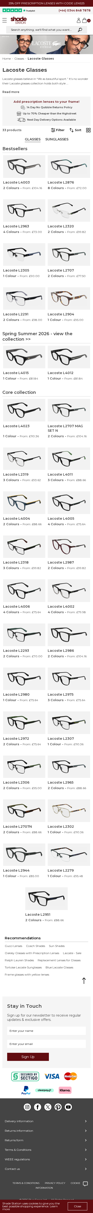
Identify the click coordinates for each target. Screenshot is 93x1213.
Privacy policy (55, 1183)
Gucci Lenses (13, 946)
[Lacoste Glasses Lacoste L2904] (69, 298)
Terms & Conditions (18, 1149)
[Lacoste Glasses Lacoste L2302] (69, 810)
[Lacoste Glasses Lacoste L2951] (46, 898)
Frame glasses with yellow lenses (27, 974)
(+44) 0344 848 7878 (75, 10)
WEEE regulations (17, 1159)
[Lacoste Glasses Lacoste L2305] (24, 254)
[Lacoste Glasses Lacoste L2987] (69, 546)
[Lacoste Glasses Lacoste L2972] (24, 722)
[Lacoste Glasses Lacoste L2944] (24, 854)
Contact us (12, 1169)
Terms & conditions (26, 1183)
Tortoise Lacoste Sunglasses (23, 967)
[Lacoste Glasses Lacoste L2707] (69, 254)
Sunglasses (56, 139)
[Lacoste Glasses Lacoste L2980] (24, 679)
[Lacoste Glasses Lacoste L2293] (24, 634)
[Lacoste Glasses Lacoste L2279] (69, 854)
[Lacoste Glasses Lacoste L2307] (69, 722)
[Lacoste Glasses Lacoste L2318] (24, 546)
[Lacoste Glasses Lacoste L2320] (69, 210)
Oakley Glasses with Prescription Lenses (32, 953)
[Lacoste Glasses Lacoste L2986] (69, 634)
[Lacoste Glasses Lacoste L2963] (24, 210)
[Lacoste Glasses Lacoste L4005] (69, 502)
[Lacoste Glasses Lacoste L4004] (24, 502)
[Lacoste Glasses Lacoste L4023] (24, 410)
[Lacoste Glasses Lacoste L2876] (69, 166)
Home (6, 58)
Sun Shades (57, 946)
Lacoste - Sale (72, 953)
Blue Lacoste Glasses (59, 967)
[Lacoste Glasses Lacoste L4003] (24, 166)
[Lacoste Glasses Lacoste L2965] (69, 767)
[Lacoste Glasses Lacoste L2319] (24, 458)
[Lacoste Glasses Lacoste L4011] (69, 458)
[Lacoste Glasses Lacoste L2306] (24, 767)
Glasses (19, 58)
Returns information (19, 1130)
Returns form (14, 1140)
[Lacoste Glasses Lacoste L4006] (24, 590)
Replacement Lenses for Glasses (59, 960)
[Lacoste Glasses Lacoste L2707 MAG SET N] (69, 410)
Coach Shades (35, 946)
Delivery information (19, 1121)
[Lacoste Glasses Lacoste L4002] (69, 590)
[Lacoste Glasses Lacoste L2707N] (24, 810)
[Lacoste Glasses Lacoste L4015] (24, 357)
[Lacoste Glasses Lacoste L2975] (69, 679)
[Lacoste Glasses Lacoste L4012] (69, 357)
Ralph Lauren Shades (19, 960)
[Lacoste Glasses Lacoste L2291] (24, 298)
